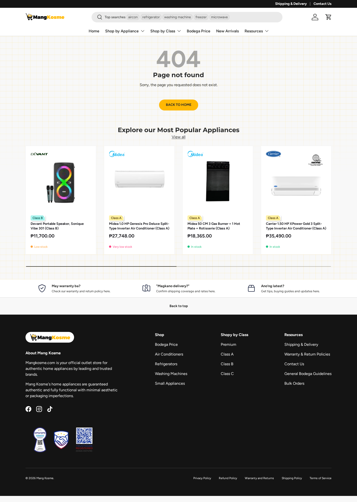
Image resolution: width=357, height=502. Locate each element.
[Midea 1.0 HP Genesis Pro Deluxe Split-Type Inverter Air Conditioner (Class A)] (139, 181)
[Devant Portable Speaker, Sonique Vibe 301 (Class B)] (61, 181)
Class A (227, 354)
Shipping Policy (292, 478)
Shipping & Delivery (291, 3)
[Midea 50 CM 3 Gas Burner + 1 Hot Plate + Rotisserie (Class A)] (217, 181)
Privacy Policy (202, 478)
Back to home (178, 105)
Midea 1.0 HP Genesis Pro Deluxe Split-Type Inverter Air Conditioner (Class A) (139, 226)
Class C (227, 373)
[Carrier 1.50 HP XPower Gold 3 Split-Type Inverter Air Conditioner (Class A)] (296, 181)
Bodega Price (198, 31)
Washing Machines (171, 373)
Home (94, 31)
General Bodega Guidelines (308, 373)
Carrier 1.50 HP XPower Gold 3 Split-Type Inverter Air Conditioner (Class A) (296, 226)
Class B (227, 364)
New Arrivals (227, 31)
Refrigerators (166, 364)
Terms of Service (321, 478)
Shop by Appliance (122, 31)
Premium (228, 344)
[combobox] (187, 17)
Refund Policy (228, 478)
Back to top (179, 306)
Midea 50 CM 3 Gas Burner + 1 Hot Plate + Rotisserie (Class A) (213, 226)
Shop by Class (162, 31)
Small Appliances (170, 383)
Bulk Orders (294, 383)
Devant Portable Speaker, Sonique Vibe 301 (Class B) (57, 226)
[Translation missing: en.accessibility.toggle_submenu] (142, 31)
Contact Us (323, 3)
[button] (328, 17)
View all (179, 137)
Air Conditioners (169, 354)
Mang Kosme (44, 478)
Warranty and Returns (259, 478)
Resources (254, 31)
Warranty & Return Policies (307, 354)
